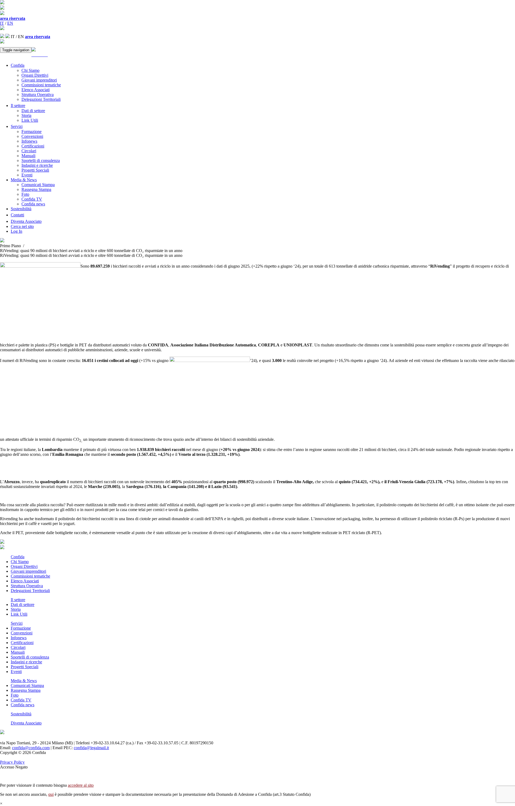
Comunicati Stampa (38, 184)
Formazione (31, 131)
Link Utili (29, 120)
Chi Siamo (30, 70)
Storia (26, 115)
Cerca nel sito (22, 226)
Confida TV (31, 199)
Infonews (29, 141)
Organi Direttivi (34, 75)
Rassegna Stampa (36, 189)
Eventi (26, 175)
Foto (25, 194)
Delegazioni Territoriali (41, 99)
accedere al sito (81, 785)
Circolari (28, 151)
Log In (16, 231)
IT (2, 23)
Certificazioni (32, 146)
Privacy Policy (12, 762)
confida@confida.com (31, 747)
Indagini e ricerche (37, 165)
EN (10, 23)
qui (51, 794)
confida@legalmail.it (91, 747)
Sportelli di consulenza (40, 160)
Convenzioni (32, 136)
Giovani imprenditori (39, 80)
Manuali (28, 155)
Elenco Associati (35, 89)
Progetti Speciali (35, 170)
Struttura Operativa (37, 94)
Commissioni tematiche (41, 85)
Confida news (33, 204)
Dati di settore (33, 110)
